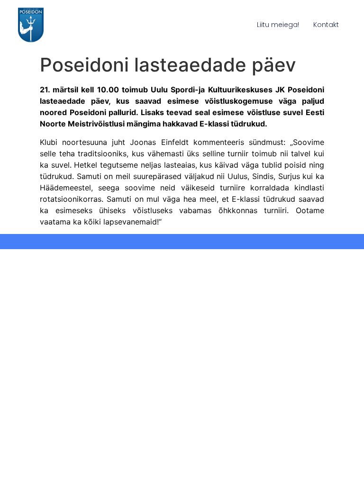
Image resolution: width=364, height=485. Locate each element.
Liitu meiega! (278, 24)
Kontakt (326, 24)
